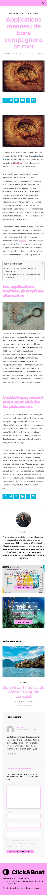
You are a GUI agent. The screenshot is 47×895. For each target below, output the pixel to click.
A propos (24, 878)
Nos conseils (33, 13)
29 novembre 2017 (10, 53)
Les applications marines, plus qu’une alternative (21, 269)
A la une (15, 602)
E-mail (10, 821)
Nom (9, 812)
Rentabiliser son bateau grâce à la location (25, 882)
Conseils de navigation (18, 13)
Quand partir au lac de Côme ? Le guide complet (23, 692)
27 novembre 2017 (19, 581)
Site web (10, 831)
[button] (39, 264)
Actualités (23, 570)
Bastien (41, 53)
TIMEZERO (26, 347)
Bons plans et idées (27, 602)
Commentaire (12, 785)
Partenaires (9, 878)
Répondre (11, 754)
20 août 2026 (19, 701)
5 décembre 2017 (19, 616)
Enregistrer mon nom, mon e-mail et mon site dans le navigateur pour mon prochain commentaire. (22, 843)
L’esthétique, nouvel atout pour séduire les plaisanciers (23, 275)
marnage (22, 240)
